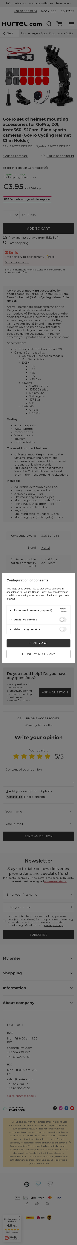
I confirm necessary (38, 654)
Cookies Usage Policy (34, 592)
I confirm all (38, 643)
